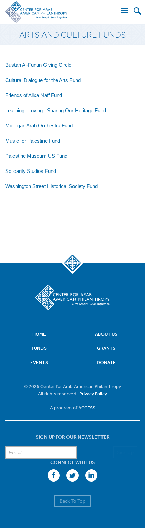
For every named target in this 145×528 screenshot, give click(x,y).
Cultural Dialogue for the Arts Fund (43, 80)
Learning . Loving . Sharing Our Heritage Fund (55, 110)
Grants (106, 348)
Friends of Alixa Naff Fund (33, 95)
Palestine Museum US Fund (36, 156)
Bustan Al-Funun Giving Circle (38, 65)
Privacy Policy (93, 394)
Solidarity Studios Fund (30, 171)
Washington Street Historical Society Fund (51, 186)
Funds (39, 348)
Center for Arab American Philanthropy (36, 12)
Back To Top (72, 501)
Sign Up (125, 452)
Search (137, 11)
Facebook (54, 475)
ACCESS (86, 408)
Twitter (72, 475)
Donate (106, 362)
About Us (106, 334)
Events (39, 362)
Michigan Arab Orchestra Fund (39, 125)
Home (39, 334)
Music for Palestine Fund (32, 141)
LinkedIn (91, 475)
